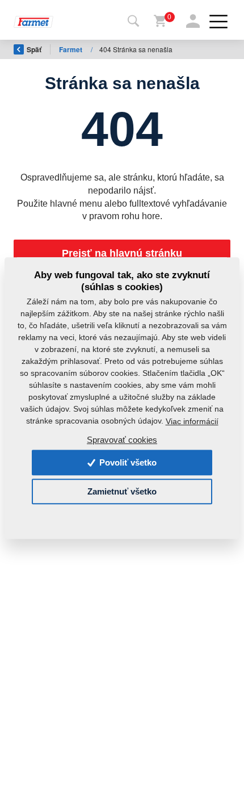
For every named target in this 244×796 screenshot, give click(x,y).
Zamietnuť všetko (122, 491)
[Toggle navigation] (133, 21)
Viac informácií (192, 421)
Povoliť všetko (127, 462)
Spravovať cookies (122, 440)
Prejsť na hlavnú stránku (122, 253)
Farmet (71, 49)
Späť (34, 49)
